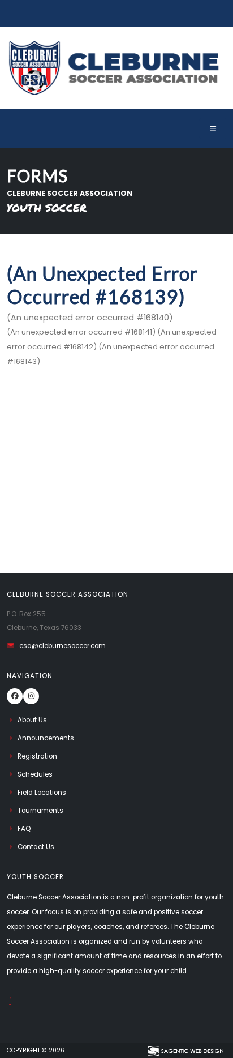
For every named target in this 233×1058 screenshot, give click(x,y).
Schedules (35, 774)
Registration (37, 756)
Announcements (46, 738)
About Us (32, 720)
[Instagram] (31, 696)
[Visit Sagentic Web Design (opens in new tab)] (185, 1050)
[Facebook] (15, 696)
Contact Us (36, 846)
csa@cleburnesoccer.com (62, 645)
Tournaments (40, 810)
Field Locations (42, 792)
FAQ (24, 828)
